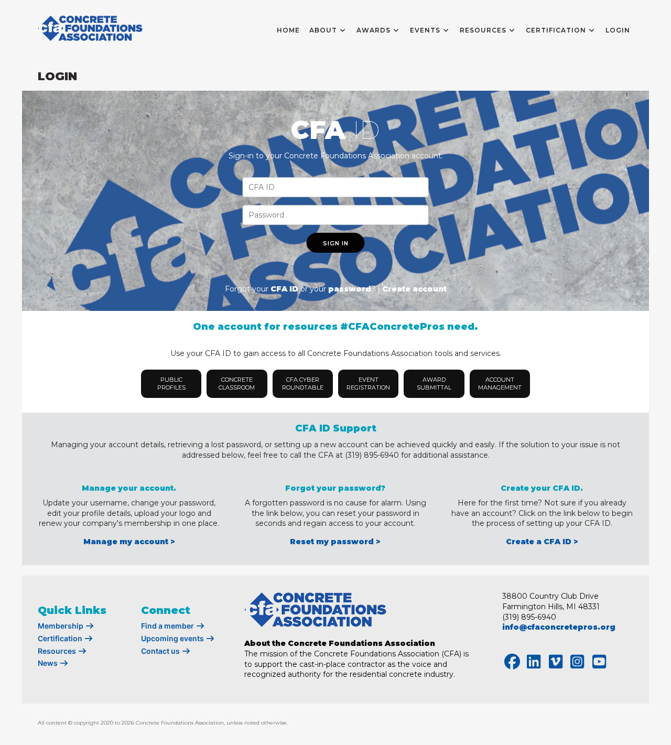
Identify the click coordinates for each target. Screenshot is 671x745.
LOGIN (617, 30)
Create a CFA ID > (542, 541)
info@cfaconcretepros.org (558, 627)
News (48, 662)
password (349, 289)
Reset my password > (335, 541)
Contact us (161, 650)
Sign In (336, 243)
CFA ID (284, 289)
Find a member (168, 625)
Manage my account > (129, 541)
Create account (414, 289)
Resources (58, 650)
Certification (61, 638)
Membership (61, 625)
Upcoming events (173, 638)
